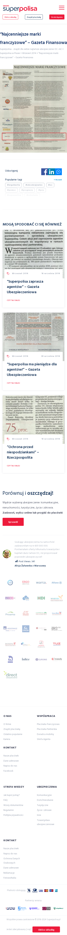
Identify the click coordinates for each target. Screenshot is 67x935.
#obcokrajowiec (34, 185)
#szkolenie (32, 195)
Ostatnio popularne (12, 734)
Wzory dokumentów (13, 805)
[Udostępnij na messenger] (58, 172)
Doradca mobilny (45, 734)
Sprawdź (13, 522)
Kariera (6, 739)
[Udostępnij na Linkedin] (51, 172)
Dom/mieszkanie (45, 800)
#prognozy (27, 190)
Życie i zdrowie (44, 810)
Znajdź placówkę (34, 17)
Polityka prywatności (13, 815)
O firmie (7, 724)
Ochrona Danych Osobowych (11, 861)
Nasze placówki (11, 756)
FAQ (5, 800)
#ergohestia (13, 185)
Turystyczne (42, 805)
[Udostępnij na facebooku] (44, 172)
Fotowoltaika (9, 878)
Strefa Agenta (57, 17)
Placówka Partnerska (47, 729)
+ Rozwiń (58, 179)
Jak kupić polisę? (11, 795)
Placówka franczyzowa (48, 724)
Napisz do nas (10, 766)
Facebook (8, 771)
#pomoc (11, 190)
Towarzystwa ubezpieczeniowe (45, 822)
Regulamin (8, 810)
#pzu (41, 190)
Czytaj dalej (13, 300)
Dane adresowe (11, 761)
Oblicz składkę (10, 17)
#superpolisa (14, 195)
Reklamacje (9, 873)
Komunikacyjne (44, 795)
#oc (50, 185)
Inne (39, 815)
